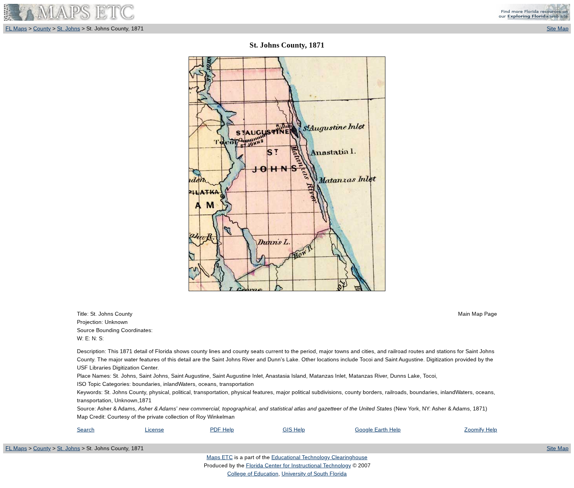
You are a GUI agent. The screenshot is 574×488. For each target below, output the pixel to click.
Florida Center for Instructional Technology (298, 465)
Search (85, 429)
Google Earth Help (378, 429)
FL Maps (16, 28)
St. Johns (68, 28)
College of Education (252, 473)
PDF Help (222, 429)
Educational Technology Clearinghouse (319, 457)
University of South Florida (314, 473)
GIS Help (294, 429)
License (154, 429)
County (42, 28)
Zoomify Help (480, 429)
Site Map (558, 28)
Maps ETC (220, 457)
